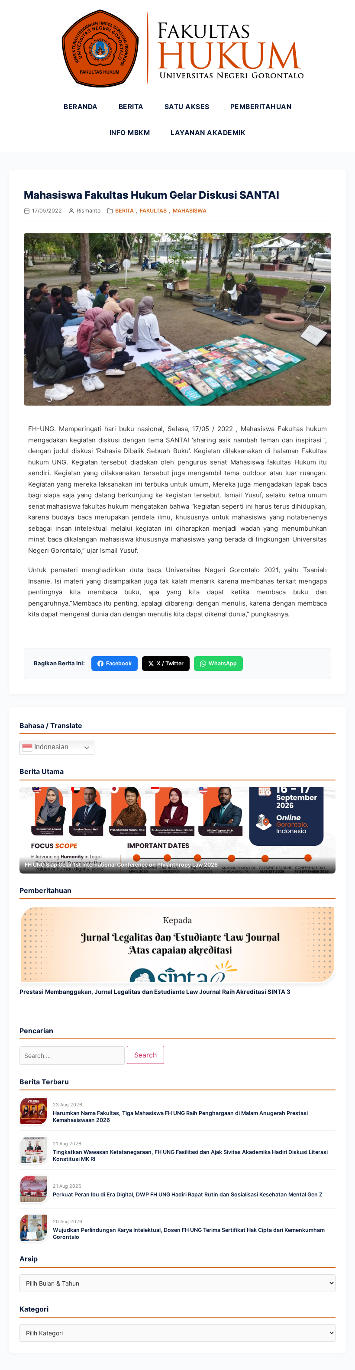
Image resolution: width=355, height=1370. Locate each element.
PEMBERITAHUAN (261, 107)
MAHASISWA (190, 210)
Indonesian (50, 747)
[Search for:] (72, 1055)
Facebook (119, 663)
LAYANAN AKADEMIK (208, 133)
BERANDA (81, 107)
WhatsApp (223, 663)
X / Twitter (170, 663)
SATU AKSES (187, 107)
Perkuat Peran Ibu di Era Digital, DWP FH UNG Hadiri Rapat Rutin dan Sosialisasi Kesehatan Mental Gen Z (188, 1194)
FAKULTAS (153, 210)
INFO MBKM (130, 133)
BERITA (131, 107)
